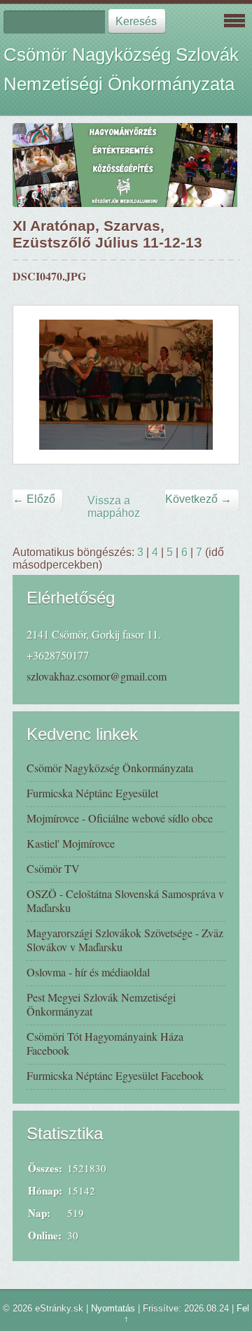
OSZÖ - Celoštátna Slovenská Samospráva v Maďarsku (125, 900)
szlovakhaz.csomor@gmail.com (97, 676)
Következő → (198, 499)
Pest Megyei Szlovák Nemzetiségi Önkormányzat (101, 1004)
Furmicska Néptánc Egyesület (92, 792)
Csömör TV (53, 868)
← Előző (34, 499)
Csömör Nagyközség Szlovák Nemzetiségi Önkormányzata (121, 69)
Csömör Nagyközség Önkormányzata (110, 767)
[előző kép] (36, 385)
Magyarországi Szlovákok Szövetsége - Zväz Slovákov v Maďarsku (125, 939)
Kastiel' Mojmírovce (71, 843)
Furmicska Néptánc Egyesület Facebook (115, 1075)
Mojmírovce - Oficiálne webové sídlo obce (120, 818)
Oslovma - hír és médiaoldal (88, 972)
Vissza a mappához (114, 506)
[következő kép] (216, 385)
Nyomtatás (113, 1308)
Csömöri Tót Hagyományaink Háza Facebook (105, 1043)
